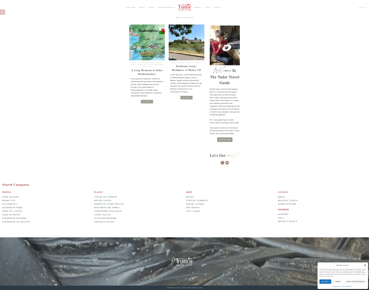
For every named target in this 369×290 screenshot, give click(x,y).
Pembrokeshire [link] (147, 62)
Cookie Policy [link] (337, 286)
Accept (325, 282)
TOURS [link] (208, 7)
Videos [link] (217, 7)
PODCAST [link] (197, 7)
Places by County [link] (145, 64)
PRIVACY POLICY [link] (347, 286)
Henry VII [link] (136, 62)
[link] (2, 12)
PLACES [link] (134, 64)
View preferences (355, 282)
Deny (338, 282)
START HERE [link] (131, 7)
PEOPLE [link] (158, 62)
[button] (365, 265)
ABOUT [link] (142, 7)
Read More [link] (148, 101)
